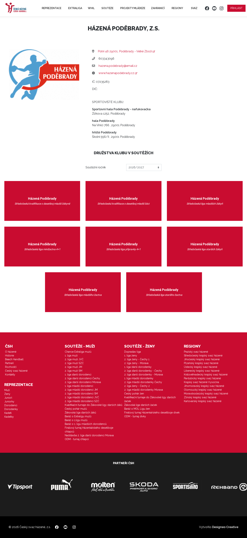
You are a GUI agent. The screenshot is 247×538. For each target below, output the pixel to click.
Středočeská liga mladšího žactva (83, 294)
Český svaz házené (16, 370)
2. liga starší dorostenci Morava (83, 382)
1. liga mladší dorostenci (79, 385)
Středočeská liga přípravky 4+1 (123, 249)
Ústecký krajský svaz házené (200, 366)
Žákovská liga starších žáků (80, 412)
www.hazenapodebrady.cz (117, 73)
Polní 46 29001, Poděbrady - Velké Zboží (125, 51)
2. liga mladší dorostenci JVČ (82, 397)
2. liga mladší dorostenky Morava (143, 389)
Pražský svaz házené (196, 351)
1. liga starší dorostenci (78, 374)
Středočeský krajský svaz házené (203, 355)
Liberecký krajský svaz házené (201, 370)
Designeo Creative (225, 527)
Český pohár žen (134, 393)
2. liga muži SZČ (74, 363)
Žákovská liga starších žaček (140, 405)
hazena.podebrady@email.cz (118, 66)
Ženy (7, 393)
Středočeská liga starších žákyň (204, 249)
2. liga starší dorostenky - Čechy (143, 370)
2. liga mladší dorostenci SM (81, 393)
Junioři (8, 397)
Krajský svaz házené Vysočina (201, 382)
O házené (10, 351)
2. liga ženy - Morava (136, 363)
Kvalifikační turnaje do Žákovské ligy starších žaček (150, 399)
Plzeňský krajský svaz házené (201, 363)
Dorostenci (10, 405)
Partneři (9, 363)
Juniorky (9, 401)
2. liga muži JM (73, 366)
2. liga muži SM (73, 370)
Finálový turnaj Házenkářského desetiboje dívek (152, 412)
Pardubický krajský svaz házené (202, 378)
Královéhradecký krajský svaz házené (205, 374)
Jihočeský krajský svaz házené (202, 359)
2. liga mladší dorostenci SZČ (82, 401)
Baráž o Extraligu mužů (78, 416)
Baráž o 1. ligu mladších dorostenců (86, 424)
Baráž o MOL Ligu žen (137, 408)
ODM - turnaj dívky (135, 416)
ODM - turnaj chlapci (77, 439)
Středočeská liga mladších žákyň (205, 203)
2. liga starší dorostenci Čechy (82, 378)
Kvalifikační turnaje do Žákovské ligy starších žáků (93, 405)
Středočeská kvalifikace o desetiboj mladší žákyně (42, 203)
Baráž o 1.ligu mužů (76, 420)
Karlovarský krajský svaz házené (202, 401)
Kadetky (9, 416)
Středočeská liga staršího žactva (164, 294)
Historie (9, 355)
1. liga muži (71, 355)
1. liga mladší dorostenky (138, 378)
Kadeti (8, 412)
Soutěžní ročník (96, 167)
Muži (7, 390)
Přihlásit (236, 8)
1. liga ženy (130, 355)
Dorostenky (11, 409)
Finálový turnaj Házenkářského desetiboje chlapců (89, 429)
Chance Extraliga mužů (78, 351)
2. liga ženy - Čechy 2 (137, 385)
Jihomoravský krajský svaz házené (204, 385)
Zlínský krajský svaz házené (200, 397)
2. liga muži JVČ (74, 359)
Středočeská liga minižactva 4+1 (42, 249)
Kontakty (10, 374)
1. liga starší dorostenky (138, 366)
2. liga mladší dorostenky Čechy (143, 382)
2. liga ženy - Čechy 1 (136, 359)
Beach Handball (14, 359)
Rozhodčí (10, 366)
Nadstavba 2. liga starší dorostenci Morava (89, 435)
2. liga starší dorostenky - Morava (143, 374)
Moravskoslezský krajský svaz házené (206, 393)
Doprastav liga (132, 351)
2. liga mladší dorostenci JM (81, 389)
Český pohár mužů (76, 408)
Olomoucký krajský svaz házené (203, 389)
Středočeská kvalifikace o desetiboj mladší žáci (123, 203)
